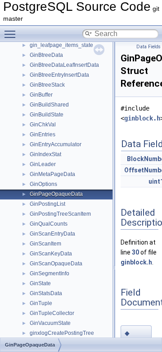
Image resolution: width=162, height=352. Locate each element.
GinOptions (43, 184)
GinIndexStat (45, 154)
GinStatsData (46, 293)
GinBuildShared (49, 105)
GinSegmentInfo (49, 273)
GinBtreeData (46, 55)
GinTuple (41, 303)
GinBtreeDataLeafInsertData (64, 65)
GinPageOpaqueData (56, 194)
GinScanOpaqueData (56, 263)
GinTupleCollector (52, 313)
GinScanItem (45, 244)
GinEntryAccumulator (55, 144)
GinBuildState (46, 114)
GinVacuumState (50, 323)
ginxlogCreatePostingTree (62, 333)
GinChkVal (43, 124)
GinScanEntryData (52, 234)
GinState (40, 283)
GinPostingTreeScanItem (60, 214)
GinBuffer (41, 95)
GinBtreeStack (47, 85)
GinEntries (42, 134)
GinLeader (43, 164)
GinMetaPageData (52, 174)
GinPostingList (47, 204)
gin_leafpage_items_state (61, 45)
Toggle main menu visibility (12, 34)
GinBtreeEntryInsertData (59, 75)
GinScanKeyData (51, 253)
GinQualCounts (49, 224)
